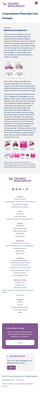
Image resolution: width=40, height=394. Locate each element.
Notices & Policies (20, 280)
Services (20, 258)
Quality (20, 223)
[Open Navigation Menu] (36, 3)
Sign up (20, 342)
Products (20, 197)
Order (20, 211)
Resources (20, 241)
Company (20, 300)
